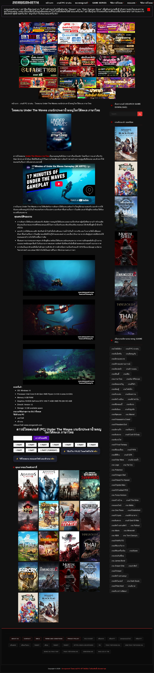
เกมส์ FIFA (132, 449)
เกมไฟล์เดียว (117, 348)
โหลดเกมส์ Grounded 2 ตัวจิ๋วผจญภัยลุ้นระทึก (48, 558)
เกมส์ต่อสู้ (115, 389)
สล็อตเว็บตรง (25, 645)
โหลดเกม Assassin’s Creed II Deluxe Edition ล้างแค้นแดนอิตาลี (28, 496)
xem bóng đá (88, 651)
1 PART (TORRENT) (48, 450)
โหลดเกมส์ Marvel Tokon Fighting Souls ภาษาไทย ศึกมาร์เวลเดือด (28, 618)
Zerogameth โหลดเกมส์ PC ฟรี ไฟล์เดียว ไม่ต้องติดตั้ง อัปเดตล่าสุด (84, 669)
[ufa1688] (38, 71)
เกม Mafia (129, 505)
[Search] (139, 114)
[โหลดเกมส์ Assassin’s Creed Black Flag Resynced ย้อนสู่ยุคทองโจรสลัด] (49, 607)
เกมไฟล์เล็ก (127, 389)
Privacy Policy (73, 638)
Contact (27, 638)
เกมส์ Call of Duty (132, 434)
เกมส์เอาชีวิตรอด (133, 379)
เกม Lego (115, 464)
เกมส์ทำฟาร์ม (133, 399)
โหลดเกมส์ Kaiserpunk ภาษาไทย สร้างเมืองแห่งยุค (90, 587)
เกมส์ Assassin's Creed (121, 419)
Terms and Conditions (53, 638)
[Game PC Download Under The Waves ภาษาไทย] (59, 384)
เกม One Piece (117, 510)
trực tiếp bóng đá (70, 651)
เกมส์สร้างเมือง (118, 399)
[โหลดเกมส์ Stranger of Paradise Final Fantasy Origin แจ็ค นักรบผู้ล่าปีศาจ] (69, 546)
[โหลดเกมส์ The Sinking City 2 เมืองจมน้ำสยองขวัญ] (49, 577)
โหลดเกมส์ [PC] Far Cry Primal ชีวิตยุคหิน (28, 589)
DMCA (38, 638)
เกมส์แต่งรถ (116, 520)
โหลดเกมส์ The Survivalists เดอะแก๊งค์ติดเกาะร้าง (48, 526)
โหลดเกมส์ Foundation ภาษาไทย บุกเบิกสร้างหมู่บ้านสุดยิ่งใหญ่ (28, 557)
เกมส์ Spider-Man (118, 485)
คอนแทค (131, 3)
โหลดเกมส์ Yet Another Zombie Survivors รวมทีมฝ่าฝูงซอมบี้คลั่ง (90, 496)
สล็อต (46, 645)
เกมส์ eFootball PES (120, 490)
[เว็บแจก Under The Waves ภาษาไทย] (59, 339)
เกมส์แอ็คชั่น (117, 353)
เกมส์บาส (131, 586)
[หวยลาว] (77, 82)
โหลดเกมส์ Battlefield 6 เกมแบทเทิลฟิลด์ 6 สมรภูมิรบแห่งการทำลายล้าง (69, 496)
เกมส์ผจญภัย (131, 353)
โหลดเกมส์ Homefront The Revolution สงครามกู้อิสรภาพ (90, 526)
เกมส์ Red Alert (118, 586)
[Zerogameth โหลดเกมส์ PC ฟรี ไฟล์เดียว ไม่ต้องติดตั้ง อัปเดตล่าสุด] (26, 3)
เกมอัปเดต (134, 550)
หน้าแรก (49, 3)
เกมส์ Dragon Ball (119, 475)
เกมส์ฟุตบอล (116, 414)
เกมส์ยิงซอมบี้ (117, 404)
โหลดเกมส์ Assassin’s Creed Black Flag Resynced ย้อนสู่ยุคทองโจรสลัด (48, 618)
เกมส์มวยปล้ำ (133, 459)
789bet (36, 645)
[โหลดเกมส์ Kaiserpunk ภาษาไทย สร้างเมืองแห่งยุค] (90, 577)
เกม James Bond (118, 560)
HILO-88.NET (88, 638)
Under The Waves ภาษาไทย (37, 156)
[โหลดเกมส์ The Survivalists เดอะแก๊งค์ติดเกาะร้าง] (49, 516)
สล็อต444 (101, 638)
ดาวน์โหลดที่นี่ (41, 438)
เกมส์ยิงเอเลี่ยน (117, 449)
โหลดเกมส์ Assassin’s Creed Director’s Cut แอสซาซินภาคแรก (48, 496)
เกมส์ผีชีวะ (116, 454)
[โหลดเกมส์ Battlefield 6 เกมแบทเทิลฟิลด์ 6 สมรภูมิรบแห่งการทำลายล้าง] (69, 485)
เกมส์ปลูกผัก (130, 409)
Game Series (99, 3)
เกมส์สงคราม (130, 394)
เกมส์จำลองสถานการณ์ (121, 364)
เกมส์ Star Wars (118, 459)
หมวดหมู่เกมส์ (81, 3)
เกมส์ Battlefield (134, 510)
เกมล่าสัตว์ (133, 565)
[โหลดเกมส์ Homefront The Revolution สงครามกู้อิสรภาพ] (90, 516)
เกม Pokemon (117, 469)
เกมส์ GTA (128, 454)
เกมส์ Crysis (116, 515)
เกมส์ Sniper (116, 571)
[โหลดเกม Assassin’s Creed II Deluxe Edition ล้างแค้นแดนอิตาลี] (28, 485)
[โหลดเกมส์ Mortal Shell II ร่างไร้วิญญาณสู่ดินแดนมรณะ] (69, 577)
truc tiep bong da (113, 645)
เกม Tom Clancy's (130, 535)
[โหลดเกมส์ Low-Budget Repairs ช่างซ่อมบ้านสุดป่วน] (69, 516)
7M (100, 645)
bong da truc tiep (51, 651)
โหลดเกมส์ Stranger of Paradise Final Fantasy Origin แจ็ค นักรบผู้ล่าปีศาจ (69, 557)
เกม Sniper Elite (118, 565)
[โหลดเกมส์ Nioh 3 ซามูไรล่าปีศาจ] (28, 516)
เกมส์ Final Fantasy (119, 444)
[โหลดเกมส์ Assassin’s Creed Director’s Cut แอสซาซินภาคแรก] (49, 485)
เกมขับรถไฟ (116, 439)
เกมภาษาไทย (117, 379)
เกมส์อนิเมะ (116, 409)
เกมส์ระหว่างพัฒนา (119, 591)
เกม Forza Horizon (119, 495)
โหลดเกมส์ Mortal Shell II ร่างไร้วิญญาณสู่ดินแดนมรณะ (69, 587)
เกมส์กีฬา (131, 384)
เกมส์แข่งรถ (116, 434)
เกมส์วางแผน (131, 369)
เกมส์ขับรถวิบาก (118, 545)
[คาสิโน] (77, 71)
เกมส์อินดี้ (115, 374)
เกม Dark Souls (133, 581)
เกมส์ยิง (126, 374)
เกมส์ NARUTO (118, 540)
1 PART (19, 444)
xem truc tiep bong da (134, 645)
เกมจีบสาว (130, 429)
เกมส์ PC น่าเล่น (64, 3)
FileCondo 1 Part (23, 438)
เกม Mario (116, 530)
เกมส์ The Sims (132, 500)
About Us (15, 638)
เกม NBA (115, 535)
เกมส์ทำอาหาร (131, 515)
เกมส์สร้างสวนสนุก (119, 576)
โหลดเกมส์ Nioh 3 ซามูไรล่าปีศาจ (28, 527)
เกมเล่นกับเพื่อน (118, 555)
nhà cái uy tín (103, 651)
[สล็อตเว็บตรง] (116, 82)
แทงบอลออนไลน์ (125, 638)
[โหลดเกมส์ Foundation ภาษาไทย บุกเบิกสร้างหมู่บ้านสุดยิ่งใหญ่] (28, 546)
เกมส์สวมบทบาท (118, 358)
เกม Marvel (130, 414)
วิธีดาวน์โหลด (116, 3)
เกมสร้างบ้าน (117, 500)
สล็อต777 (112, 638)
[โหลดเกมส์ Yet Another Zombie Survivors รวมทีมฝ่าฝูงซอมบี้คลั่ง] (90, 485)
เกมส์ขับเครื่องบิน (118, 550)
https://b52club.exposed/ (83, 645)
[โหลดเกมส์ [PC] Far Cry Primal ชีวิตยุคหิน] (28, 577)
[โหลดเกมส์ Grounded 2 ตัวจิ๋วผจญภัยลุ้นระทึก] (49, 546)
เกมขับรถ (130, 404)
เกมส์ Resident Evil (119, 424)
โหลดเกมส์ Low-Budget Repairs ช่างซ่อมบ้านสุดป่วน (69, 526)
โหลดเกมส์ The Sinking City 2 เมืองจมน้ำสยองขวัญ (48, 587)
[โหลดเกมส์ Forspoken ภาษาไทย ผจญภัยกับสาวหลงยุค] (90, 546)
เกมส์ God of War (132, 520)
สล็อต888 (13, 645)
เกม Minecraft (129, 530)
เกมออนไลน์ (116, 505)
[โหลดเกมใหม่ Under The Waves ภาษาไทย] (59, 295)
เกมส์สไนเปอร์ (117, 581)
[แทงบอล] (38, 82)
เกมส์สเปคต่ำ (117, 369)
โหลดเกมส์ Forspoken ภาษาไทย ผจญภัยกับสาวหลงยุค (90, 557)
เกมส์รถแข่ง (116, 394)
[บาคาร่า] (116, 71)
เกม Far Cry (128, 464)
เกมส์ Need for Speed (120, 480)
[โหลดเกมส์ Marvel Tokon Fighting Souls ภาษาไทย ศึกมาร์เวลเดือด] (28, 607)
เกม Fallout (135, 525)
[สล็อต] (57, 93)
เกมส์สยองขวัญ (118, 384)
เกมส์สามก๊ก (116, 429)
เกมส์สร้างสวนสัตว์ (119, 525)
